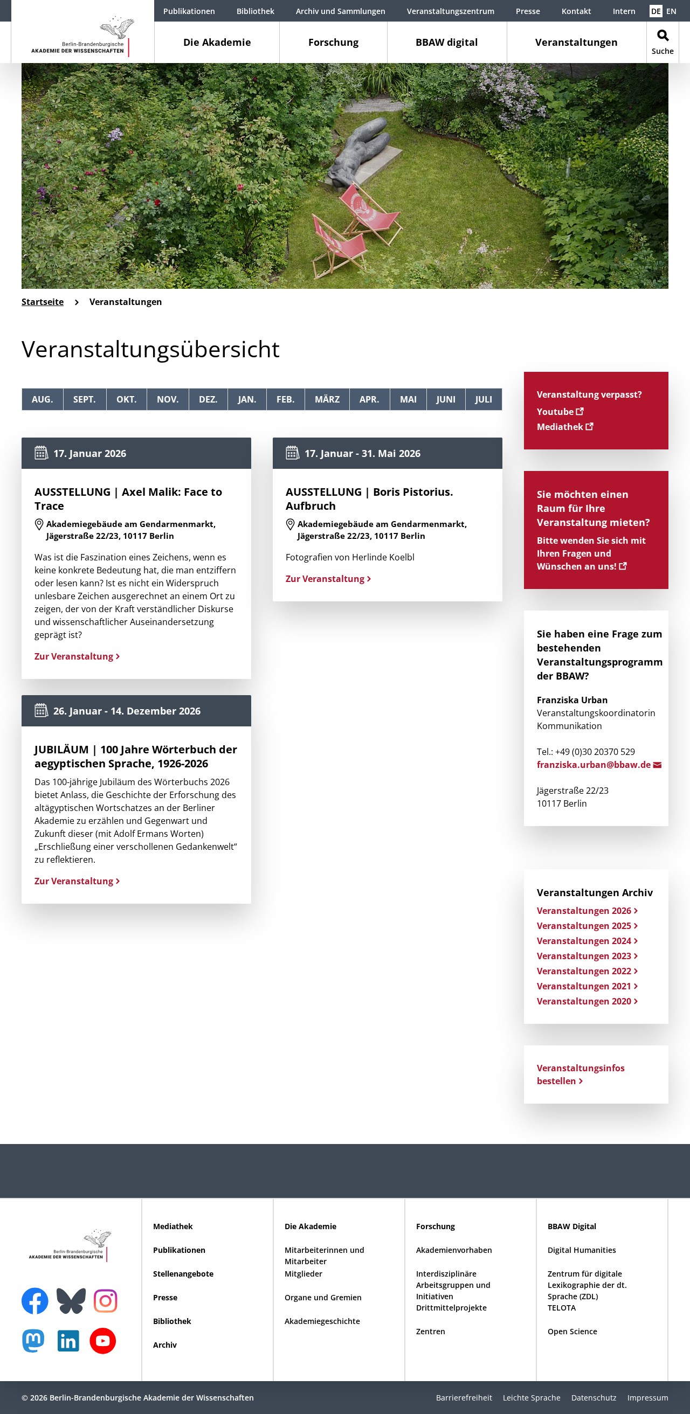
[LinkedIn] (71, 1346)
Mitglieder (303, 1274)
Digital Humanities (582, 1250)
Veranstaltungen (576, 42)
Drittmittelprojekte (451, 1307)
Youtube (556, 412)
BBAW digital (447, 42)
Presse (528, 11)
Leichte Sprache (532, 1397)
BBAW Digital (572, 1226)
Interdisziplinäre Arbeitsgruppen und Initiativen (453, 1285)
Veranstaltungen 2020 (584, 1001)
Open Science (572, 1331)
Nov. (168, 399)
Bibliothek (255, 11)
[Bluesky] (74, 1294)
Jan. (247, 399)
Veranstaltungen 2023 (584, 956)
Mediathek (561, 427)
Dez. (208, 399)
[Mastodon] (37, 1346)
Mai (408, 399)
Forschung (333, 42)
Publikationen (189, 11)
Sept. (84, 399)
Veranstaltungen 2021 (584, 986)
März (327, 399)
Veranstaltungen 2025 (584, 926)
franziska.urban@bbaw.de (595, 765)
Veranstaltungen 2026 (584, 911)
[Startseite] (82, 31)
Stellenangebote (183, 1274)
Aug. (42, 399)
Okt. (126, 399)
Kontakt (576, 11)
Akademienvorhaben (454, 1250)
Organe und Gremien (323, 1297)
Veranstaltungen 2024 (584, 941)
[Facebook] (38, 1294)
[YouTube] (105, 1346)
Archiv (165, 1345)
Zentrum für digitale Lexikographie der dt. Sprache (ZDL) (587, 1285)
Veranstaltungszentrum (450, 11)
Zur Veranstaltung (73, 656)
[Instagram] (108, 1299)
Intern (624, 11)
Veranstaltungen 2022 (584, 971)
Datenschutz (594, 1397)
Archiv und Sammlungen (340, 11)
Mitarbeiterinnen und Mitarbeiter (324, 1255)
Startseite (43, 302)
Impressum (647, 1397)
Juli (483, 399)
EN (671, 11)
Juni (446, 399)
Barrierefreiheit (464, 1397)
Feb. (286, 399)
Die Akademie (217, 42)
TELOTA (562, 1307)
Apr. (370, 399)
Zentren (430, 1331)
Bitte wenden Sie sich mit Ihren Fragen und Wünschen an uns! (591, 553)
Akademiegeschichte (322, 1321)
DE (656, 11)
